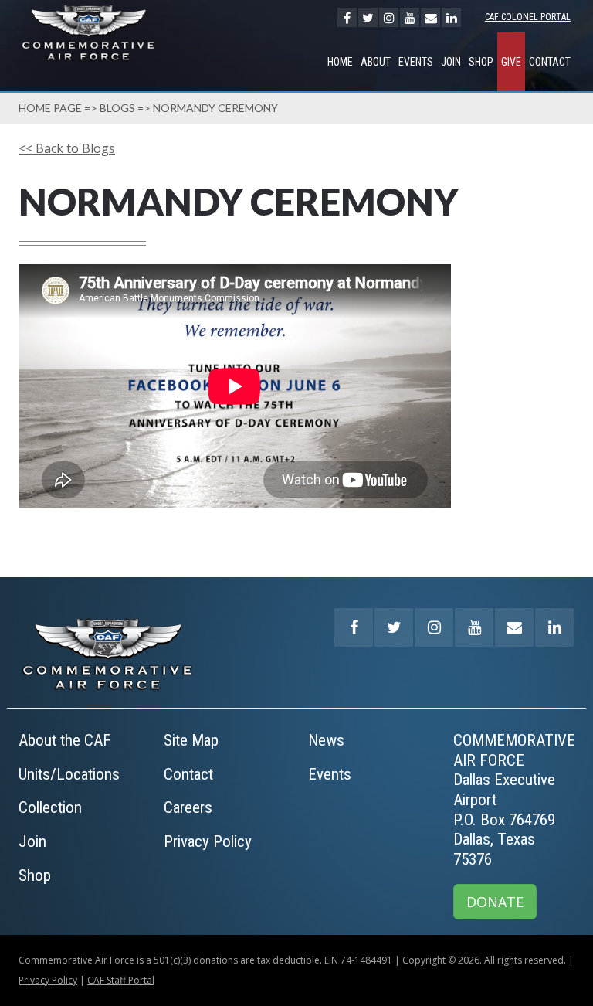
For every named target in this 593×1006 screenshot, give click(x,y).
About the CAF (65, 740)
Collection (50, 807)
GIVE (511, 62)
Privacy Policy (208, 841)
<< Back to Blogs (67, 148)
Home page (50, 107)
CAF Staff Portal (120, 980)
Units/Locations (69, 774)
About (376, 62)
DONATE (495, 901)
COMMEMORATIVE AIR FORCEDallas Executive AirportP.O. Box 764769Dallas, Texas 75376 (514, 799)
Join (451, 62)
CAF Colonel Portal (528, 17)
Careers (188, 807)
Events (415, 62)
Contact (550, 62)
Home (340, 62)
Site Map (191, 740)
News (326, 740)
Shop (481, 62)
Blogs (117, 107)
